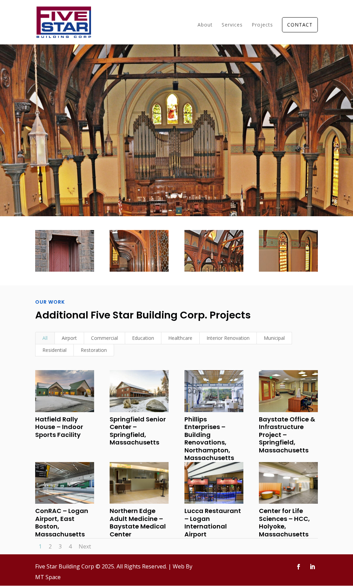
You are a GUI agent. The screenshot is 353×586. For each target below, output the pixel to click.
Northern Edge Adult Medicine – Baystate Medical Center (138, 522)
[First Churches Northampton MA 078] (213, 271)
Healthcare (180, 338)
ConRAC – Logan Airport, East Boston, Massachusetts (61, 522)
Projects (262, 25)
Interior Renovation (228, 338)
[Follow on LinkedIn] (312, 566)
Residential (54, 350)
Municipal (274, 338)
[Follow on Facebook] (298, 566)
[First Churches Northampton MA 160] (139, 271)
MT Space (48, 577)
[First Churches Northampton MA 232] (64, 271)
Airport (69, 338)
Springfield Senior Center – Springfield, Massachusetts (138, 431)
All (45, 338)
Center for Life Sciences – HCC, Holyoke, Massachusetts (284, 522)
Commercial (104, 338)
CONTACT (300, 24)
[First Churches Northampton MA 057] (288, 271)
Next (85, 546)
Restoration (94, 350)
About (205, 25)
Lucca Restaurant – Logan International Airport (212, 522)
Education (143, 338)
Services (232, 25)
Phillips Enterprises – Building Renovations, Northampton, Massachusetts (209, 438)
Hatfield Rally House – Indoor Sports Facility (59, 427)
